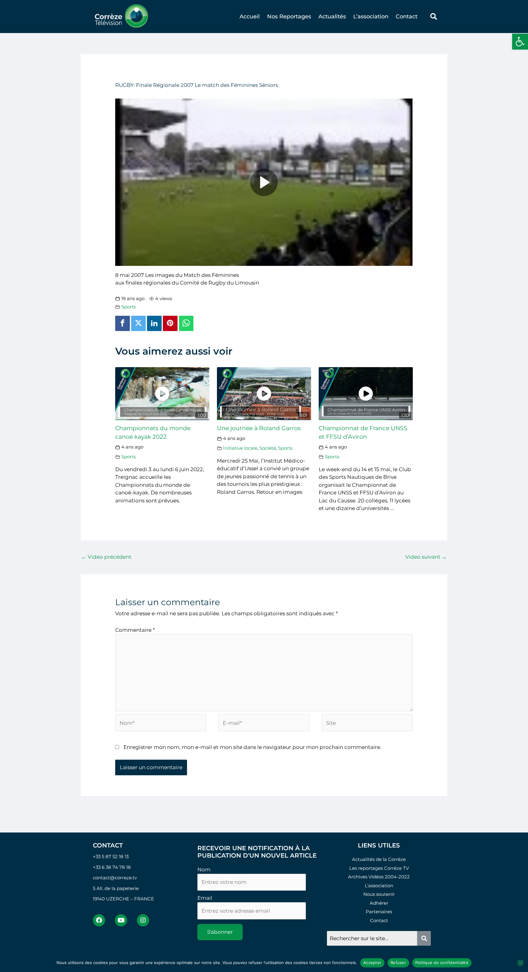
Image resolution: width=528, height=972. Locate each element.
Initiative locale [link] (240, 448)
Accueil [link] (250, 16)
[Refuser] (520, 963)
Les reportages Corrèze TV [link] (379, 868)
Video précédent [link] (106, 557)
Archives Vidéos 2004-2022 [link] (379, 877)
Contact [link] (406, 16)
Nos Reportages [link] (289, 16)
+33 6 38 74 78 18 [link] (112, 867)
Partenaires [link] (379, 911)
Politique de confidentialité (441, 962)
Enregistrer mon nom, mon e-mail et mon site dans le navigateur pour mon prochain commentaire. (252, 747)
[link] (520, 42)
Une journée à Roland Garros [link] (259, 428)
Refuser (398, 962)
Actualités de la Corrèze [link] (379, 859)
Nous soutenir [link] (379, 894)
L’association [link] (370, 16)
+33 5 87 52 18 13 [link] (111, 856)
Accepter (372, 962)
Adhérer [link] (379, 903)
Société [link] (267, 448)
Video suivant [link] (426, 557)
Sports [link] (128, 307)
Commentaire (135, 630)
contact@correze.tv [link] (115, 878)
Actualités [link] (332, 16)
